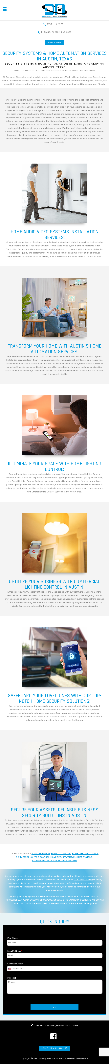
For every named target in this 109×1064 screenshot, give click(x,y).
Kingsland (59, 899)
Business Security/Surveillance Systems (54, 860)
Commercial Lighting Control (32, 857)
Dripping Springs (60, 903)
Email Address (14, 951)
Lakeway (34, 899)
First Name (13, 938)
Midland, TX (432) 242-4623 (56, 32)
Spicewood (46, 899)
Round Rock (72, 899)
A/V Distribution (41, 853)
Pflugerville (43, 903)
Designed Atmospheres (52, 1058)
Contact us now (83, 879)
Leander (30, 903)
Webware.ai (82, 1058)
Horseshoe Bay (13, 899)
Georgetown (87, 899)
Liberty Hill (19, 903)
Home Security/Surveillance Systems (71, 857)
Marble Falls (91, 896)
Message (11, 978)
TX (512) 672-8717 (56, 24)
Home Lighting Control (85, 853)
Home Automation (61, 853)
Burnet (100, 899)
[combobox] (10, 969)
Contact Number (15, 963)
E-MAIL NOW (54, 42)
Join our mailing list (54, 1048)
